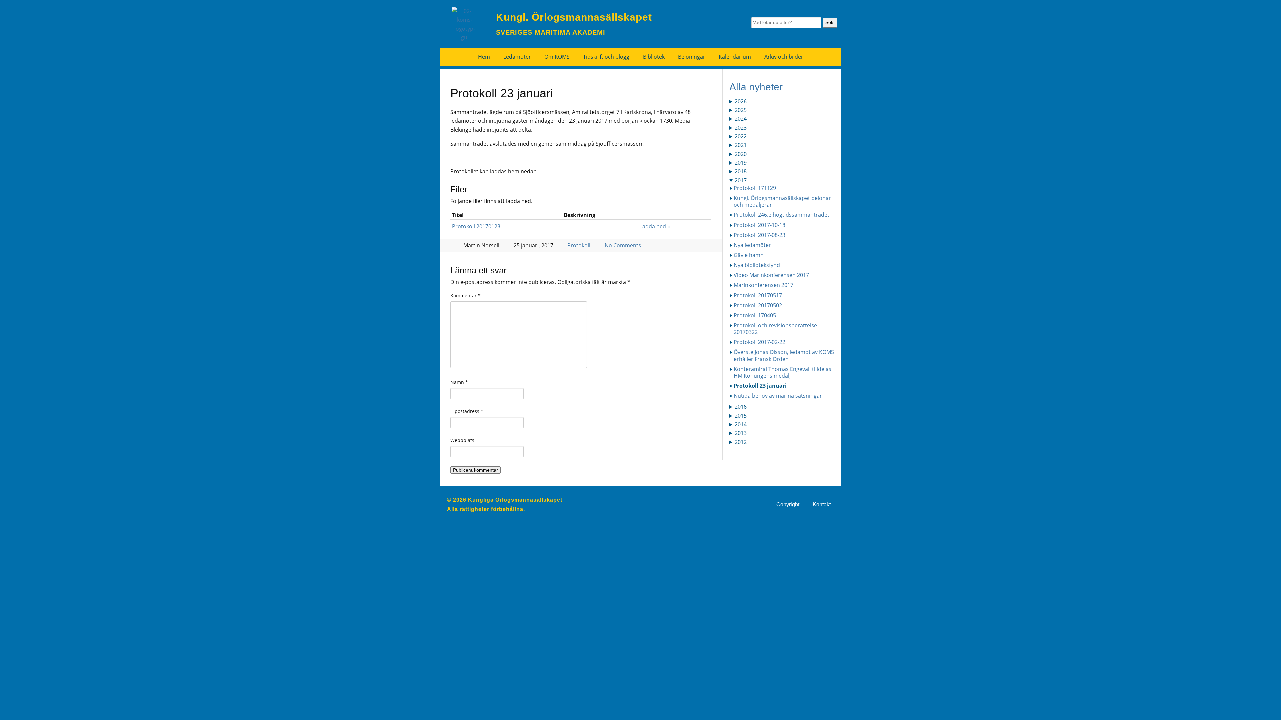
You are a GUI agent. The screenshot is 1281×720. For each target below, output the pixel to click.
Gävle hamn (749, 255)
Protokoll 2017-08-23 (759, 235)
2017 (741, 180)
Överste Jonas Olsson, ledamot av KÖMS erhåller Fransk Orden (784, 355)
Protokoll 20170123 (476, 226)
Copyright (787, 504)
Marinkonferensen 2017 (763, 285)
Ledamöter (517, 56)
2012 (741, 442)
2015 (741, 415)
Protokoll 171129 (755, 188)
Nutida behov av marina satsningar (778, 395)
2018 (741, 171)
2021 (741, 145)
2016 (741, 406)
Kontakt (822, 504)
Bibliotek (654, 56)
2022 (741, 136)
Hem (484, 56)
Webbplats (462, 440)
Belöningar (691, 56)
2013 (741, 433)
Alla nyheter (756, 86)
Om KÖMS (557, 56)
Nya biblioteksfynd (757, 265)
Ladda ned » (654, 226)
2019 (741, 162)
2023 (741, 127)
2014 (741, 424)
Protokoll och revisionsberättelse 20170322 (775, 328)
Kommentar (465, 295)
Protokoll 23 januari (760, 385)
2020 (741, 154)
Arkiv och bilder (783, 56)
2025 (741, 110)
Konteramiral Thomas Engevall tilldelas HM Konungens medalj (782, 372)
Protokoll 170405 (755, 315)
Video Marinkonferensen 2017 (771, 275)
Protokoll (578, 245)
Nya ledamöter (752, 245)
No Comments (623, 245)
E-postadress (466, 411)
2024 (741, 118)
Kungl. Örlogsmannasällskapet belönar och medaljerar (782, 201)
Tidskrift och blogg (606, 56)
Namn (459, 382)
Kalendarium (735, 56)
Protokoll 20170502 (758, 305)
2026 (741, 101)
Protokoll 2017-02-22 (759, 342)
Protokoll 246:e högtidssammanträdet (781, 214)
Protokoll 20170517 (758, 295)
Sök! (830, 22)
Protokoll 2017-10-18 (759, 225)
